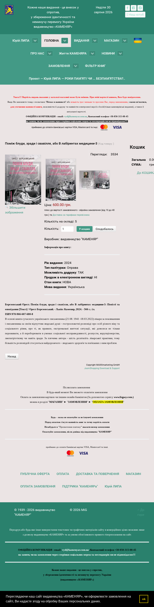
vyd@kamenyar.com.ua (75, 116)
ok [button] (144, 599)
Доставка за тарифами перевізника (71, 215)
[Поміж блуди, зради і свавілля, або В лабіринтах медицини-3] (60, 180)
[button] (102, 601)
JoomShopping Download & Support (102, 368)
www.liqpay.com (123, 397)
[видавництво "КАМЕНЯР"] (9, 9)
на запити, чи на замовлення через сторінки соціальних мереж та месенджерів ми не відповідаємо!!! (77, 121)
